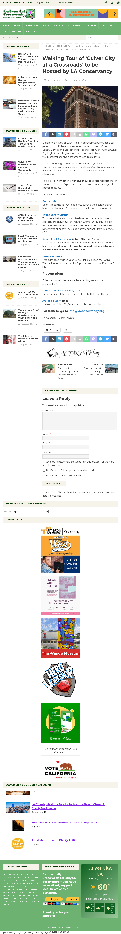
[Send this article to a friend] (73, 134)
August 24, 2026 (27, 245)
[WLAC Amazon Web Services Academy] (60, 571)
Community (31, 25)
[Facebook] (106, 3)
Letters (91, 25)
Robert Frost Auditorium (56, 239)
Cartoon (106, 25)
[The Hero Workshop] (60, 698)
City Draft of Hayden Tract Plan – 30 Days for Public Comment (28, 142)
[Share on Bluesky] (107, 134)
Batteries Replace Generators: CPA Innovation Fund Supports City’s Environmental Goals (28, 107)
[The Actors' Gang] (80, 356)
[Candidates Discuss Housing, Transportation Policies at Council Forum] (9, 260)
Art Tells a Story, (51, 300)
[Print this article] (79, 134)
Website (47, 452)
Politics (58, 25)
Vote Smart (75, 25)
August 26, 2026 (27, 173)
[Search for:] (102, 37)
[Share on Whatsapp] (86, 134)
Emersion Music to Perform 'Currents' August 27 (64, 831)
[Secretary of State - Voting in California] (60, 777)
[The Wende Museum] (60, 655)
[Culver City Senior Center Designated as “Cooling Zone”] (9, 80)
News (17, 25)
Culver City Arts (17, 284)
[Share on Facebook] (45, 134)
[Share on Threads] (114, 134)
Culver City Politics (19, 207)
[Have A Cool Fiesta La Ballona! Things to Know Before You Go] (9, 57)
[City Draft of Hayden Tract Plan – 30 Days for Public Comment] (9, 142)
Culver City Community (21, 131)
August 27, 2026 (27, 117)
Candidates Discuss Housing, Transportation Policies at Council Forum (28, 262)
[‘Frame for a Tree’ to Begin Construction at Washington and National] (9, 313)
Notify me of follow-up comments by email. (70, 470)
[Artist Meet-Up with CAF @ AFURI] (9, 295)
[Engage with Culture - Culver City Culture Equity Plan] (60, 613)
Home (5, 25)
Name (46, 434)
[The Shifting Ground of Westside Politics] (9, 188)
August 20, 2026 (27, 271)
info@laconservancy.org (86, 311)
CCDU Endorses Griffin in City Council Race (27, 218)
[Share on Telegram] (100, 134)
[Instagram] (118, 3)
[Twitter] (112, 3)
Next (114, 13)
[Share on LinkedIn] (59, 134)
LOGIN (75, 927)
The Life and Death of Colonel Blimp (28, 338)
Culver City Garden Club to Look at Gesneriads (27, 166)
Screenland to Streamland (57, 290)
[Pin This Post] (66, 134)
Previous (48, 13)
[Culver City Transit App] (60, 740)
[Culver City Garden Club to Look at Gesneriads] (9, 165)
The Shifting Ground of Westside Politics (28, 188)
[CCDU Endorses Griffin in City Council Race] (9, 218)
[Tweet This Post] (52, 134)
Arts (46, 25)
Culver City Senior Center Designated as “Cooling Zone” (28, 81)
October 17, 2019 (55, 80)
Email (45, 443)
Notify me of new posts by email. (64, 475)
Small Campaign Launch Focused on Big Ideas (27, 238)
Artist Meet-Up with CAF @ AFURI (28, 293)
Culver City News (17, 46)
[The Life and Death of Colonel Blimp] (9, 339)
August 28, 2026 (27, 65)
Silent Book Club (43, 795)
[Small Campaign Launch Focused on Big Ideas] (9, 239)
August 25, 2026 (27, 194)
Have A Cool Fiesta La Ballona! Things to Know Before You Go (28, 58)
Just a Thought (12, 32)
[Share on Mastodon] (93, 134)
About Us (31, 32)
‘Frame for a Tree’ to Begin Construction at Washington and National (28, 315)
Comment (48, 410)
